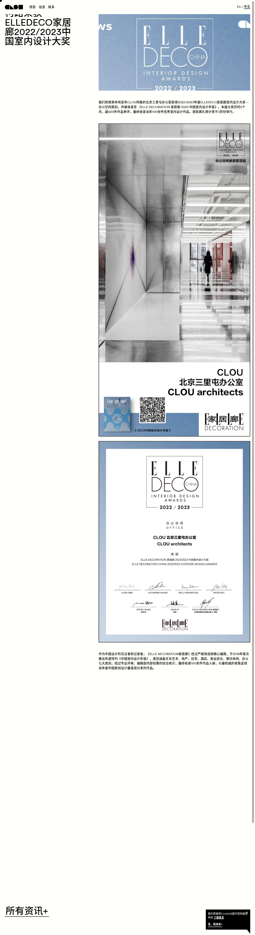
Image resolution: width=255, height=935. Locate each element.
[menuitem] (32, 7)
